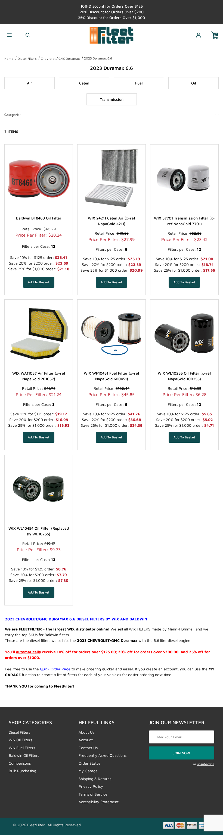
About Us (86, 732)
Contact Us (88, 747)
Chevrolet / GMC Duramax (60, 58)
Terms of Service (93, 794)
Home (8, 58)
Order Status (89, 763)
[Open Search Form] (27, 35)
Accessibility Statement (99, 801)
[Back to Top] (206, 801)
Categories (12, 115)
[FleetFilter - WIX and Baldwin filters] (111, 34)
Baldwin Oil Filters (24, 755)
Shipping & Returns (95, 778)
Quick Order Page (55, 669)
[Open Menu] (9, 35)
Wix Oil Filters (20, 739)
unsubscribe (205, 764)
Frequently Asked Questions (102, 755)
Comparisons (20, 763)
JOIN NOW (181, 753)
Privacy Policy (91, 786)
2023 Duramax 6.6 (98, 58)
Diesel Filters (27, 58)
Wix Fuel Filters (22, 747)
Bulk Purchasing (22, 770)
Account (86, 739)
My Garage (88, 770)
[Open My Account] (198, 35)
